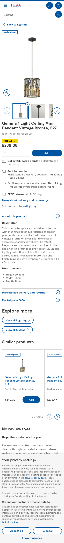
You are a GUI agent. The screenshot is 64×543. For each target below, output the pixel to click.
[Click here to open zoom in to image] (6, 92)
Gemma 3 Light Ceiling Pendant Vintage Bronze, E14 (20, 380)
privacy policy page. (36, 477)
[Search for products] (58, 14)
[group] (22, 379)
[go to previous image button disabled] (7, 110)
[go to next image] (57, 110)
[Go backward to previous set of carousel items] (49, 417)
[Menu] (5, 5)
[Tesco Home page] (16, 5)
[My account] (49, 5)
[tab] (20, 111)
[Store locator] (58, 5)
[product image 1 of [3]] (32, 68)
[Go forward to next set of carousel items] (57, 417)
